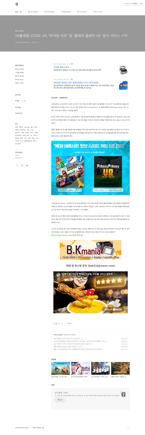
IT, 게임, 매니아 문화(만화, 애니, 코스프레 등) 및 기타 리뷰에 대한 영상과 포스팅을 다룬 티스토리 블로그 (87, 395)
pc (31, 135)
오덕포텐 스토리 (61, 392)
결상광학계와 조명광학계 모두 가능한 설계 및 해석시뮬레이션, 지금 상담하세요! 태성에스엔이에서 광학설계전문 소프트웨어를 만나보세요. (83, 86)
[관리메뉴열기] (141, 3)
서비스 (35, 135)
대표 (23, 133)
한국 (36, 127)
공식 (28, 135)
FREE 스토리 (97, 11)
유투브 (27, 165)
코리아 (17, 141)
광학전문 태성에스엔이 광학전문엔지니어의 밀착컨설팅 (75, 82)
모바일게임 (18, 135)
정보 (29, 138)
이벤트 (36, 133)
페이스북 (17, 165)
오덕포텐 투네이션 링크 (22, 428)
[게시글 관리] (62, 323)
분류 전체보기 (19, 65)
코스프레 (17, 144)
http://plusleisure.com (61, 64)
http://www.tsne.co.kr (61, 79)
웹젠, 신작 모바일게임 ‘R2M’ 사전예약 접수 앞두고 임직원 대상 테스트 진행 (77, 349)
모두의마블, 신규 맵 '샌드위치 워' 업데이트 (66, 338)
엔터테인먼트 (28, 141)
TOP (128, 428)
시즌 (25, 138)
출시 (32, 127)
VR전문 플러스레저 (61, 67)
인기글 (24, 101)
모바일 (27, 133)
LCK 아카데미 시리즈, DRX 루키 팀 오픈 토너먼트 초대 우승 (72, 344)
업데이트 (22, 130)
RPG (31, 133)
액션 (33, 138)
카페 (16, 127)
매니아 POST (82, 11)
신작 (21, 141)
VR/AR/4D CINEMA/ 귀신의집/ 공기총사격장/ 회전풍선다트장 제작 (77, 70)
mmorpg (27, 127)
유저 (24, 135)
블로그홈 (18, 11)
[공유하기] (59, 323)
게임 (28, 130)
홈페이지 (17, 133)
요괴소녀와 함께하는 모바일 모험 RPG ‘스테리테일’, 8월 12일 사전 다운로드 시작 (79, 341)
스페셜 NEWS (66, 11)
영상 (34, 141)
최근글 (17, 101)
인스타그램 (22, 165)
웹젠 (21, 138)
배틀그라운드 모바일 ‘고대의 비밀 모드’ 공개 (67, 346)
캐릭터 (17, 130)
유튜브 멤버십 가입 (38, 428)
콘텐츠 (21, 127)
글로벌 (17, 138)
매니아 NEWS (49, 11)
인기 (37, 138)
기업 (31, 130)
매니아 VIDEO (33, 11)
